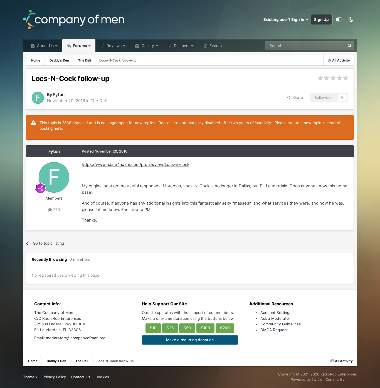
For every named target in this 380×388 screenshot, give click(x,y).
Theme (29, 377)
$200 (225, 328)
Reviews (113, 45)
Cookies (102, 377)
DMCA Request (274, 330)
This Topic (328, 45)
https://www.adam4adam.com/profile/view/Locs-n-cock (135, 164)
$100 (205, 328)
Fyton (59, 94)
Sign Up (321, 19)
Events (215, 45)
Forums (79, 45)
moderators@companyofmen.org (75, 338)
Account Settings (275, 312)
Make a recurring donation (190, 340)
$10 (153, 328)
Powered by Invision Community (317, 379)
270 (56, 209)
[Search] (349, 45)
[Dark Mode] (351, 19)
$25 (170, 328)
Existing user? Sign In (284, 19)
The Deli (99, 100)
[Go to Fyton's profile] (38, 98)
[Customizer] (339, 19)
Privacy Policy (54, 377)
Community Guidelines (280, 324)
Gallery (147, 45)
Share (296, 97)
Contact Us (80, 377)
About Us (45, 45)
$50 (187, 328)
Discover (181, 45)
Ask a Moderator (275, 318)
